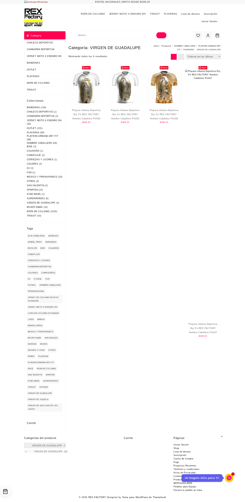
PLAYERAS (33, 76)
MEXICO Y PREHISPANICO (42, 177)
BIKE (29, 146)
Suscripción (180, 455)
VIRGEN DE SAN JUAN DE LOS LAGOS (43, 407)
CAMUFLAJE (34, 155)
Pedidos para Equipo (185, 486)
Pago (176, 462)
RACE (30, 369)
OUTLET (31, 69)
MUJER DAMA (35, 207)
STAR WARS (34, 194)
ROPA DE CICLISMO (38, 83)
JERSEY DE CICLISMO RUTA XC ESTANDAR (43, 299)
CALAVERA (33, 151)
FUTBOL (32, 285)
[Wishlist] (198, 35)
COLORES (32, 164)
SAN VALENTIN (35, 185)
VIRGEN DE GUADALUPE (41, 202)
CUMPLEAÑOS (48, 273)
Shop (176, 448)
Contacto (178, 476)
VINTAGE (43, 387)
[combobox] (46, 451)
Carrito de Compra (183, 458)
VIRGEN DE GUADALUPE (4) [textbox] (46, 451)
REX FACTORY (97, 497)
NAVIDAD (32, 344)
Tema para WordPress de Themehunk (144, 497)
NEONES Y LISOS (36, 350)
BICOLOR (32, 248)
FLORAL (38, 279)
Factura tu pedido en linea (188, 490)
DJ (28, 168)
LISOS (31, 319)
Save (87, 67)
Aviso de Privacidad (184, 472)
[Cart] (217, 35)
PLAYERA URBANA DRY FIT (42, 136)
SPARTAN (32, 190)
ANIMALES (53, 236)
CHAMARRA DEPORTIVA (40, 49)
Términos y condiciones (187, 469)
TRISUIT (31, 90)
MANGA (41, 319)
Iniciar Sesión (181, 444)
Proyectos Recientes (185, 465)
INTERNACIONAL (36, 291)
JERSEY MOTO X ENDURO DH (44, 56)
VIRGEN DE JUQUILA (38, 399)
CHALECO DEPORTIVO (40, 42)
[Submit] (161, 35)
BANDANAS (33, 63)
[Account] (208, 35)
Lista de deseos (182, 451)
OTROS (31, 181)
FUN (29, 172)
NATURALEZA (51, 338)
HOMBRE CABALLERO (39, 143)
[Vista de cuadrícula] (174, 57)
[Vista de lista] (181, 57)
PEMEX (31, 356)
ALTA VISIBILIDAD (36, 236)
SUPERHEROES (36, 198)
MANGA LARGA (35, 325)
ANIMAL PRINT (35, 242)
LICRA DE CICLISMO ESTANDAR (43, 313)
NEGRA (43, 344)
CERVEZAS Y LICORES (40, 159)
